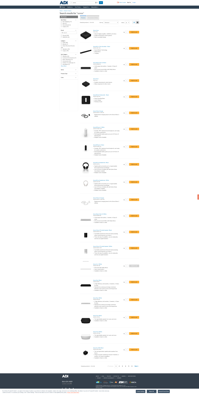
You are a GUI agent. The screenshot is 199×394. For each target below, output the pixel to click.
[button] (198, 197)
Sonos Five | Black (97, 315)
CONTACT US (116, 376)
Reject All (151, 391)
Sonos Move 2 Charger (98, 198)
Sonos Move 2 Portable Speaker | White (102, 246)
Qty (124, 32)
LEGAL (103, 376)
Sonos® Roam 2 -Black (98, 145)
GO (101, 2)
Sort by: (101, 22)
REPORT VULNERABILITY (109, 378)
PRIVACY (99, 378)
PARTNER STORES (132, 376)
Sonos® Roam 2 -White (98, 127)
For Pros (77, 7)
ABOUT (97, 376)
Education (94, 7)
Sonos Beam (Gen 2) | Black (99, 62)
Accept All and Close (164, 391)
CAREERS (123, 376)
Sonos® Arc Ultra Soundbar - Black (101, 46)
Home (61, 10)
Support (85, 7)
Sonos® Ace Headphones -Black (101, 162)
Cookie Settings (140, 391)
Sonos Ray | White (97, 298)
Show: (122, 22)
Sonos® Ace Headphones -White (101, 180)
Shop (63, 7)
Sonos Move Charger (98, 111)
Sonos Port (95, 78)
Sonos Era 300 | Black (98, 348)
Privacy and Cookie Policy (73, 392)
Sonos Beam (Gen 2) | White (99, 214)
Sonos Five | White (97, 331)
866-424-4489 (67, 381)
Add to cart (134, 32)
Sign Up (129, 2)
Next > (136, 366)
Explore (69, 7)
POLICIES (109, 376)
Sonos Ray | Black (97, 280)
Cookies (119, 378)
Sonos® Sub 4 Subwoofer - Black (101, 95)
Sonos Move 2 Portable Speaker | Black (102, 230)
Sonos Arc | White (97, 264)
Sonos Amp (96, 30)
